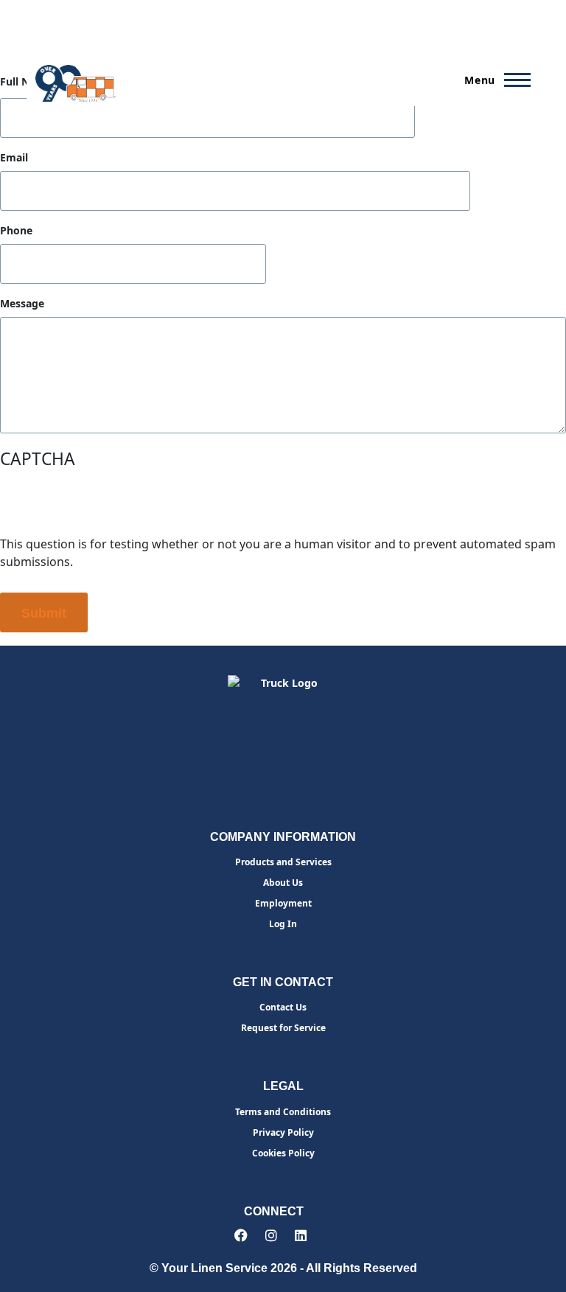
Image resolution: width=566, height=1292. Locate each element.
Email (14, 157)
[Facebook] (241, 1236)
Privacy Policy (283, 1132)
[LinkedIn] (301, 1236)
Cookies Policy (283, 1153)
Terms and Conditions (283, 1112)
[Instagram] (271, 1236)
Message (22, 303)
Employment (283, 903)
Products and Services (283, 862)
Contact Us (283, 1007)
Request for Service (283, 1028)
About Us (283, 882)
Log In (283, 924)
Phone (16, 230)
